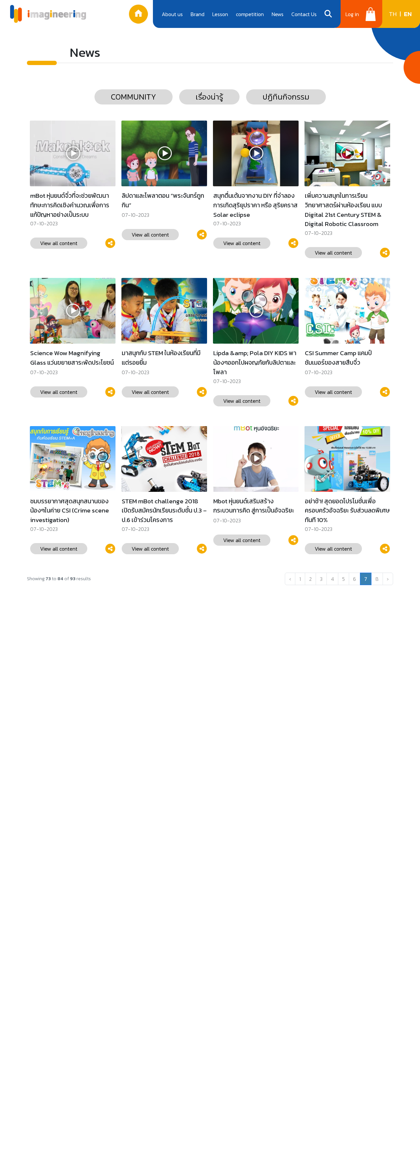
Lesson (220, 14)
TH (393, 13)
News (278, 14)
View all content (58, 243)
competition (250, 14)
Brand (197, 14)
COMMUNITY (133, 97)
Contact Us (304, 14)
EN (408, 13)
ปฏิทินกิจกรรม (285, 97)
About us (172, 14)
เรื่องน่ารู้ (209, 97)
